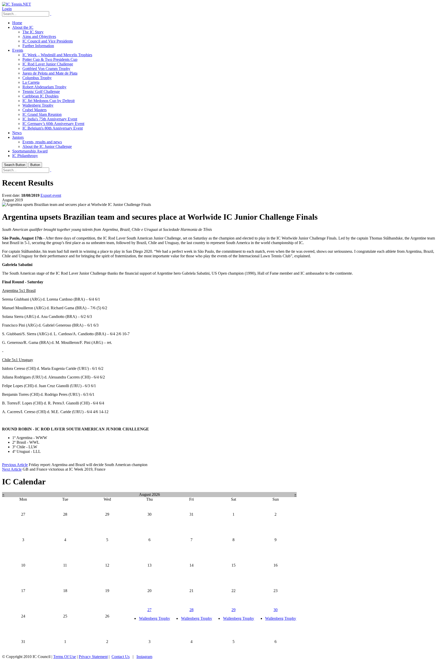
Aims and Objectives (39, 36)
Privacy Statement (93, 656)
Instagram (144, 656)
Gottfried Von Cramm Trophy (46, 68)
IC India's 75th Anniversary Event (49, 119)
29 (233, 610)
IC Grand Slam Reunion (42, 114)
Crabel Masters (34, 110)
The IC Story (33, 32)
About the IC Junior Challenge (47, 146)
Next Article (12, 469)
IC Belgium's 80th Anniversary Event (52, 128)
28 (191, 610)
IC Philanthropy (25, 155)
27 (149, 610)
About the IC (22, 27)
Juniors (18, 137)
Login (7, 9)
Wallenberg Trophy (37, 105)
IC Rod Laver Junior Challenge (47, 64)
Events (17, 50)
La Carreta (30, 82)
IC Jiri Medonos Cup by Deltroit (48, 101)
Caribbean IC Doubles (40, 96)
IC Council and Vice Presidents (47, 41)
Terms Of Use (64, 656)
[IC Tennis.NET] (16, 4)
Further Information (38, 46)
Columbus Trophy (37, 78)
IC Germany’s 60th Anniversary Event (53, 123)
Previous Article (15, 464)
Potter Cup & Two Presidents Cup (49, 59)
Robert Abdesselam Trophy (44, 87)
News (17, 133)
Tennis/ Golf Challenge (41, 91)
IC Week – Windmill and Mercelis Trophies (57, 55)
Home (17, 23)
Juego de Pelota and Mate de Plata (49, 73)
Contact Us (121, 656)
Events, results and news (42, 142)
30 (275, 610)
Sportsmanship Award (30, 151)
